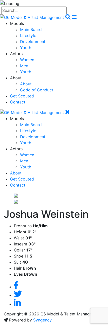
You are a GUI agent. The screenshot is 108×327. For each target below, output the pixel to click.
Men (24, 65)
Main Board (31, 29)
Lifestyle (28, 35)
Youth (25, 47)
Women (27, 59)
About (26, 83)
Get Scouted (22, 95)
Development (32, 41)
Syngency (42, 319)
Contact (17, 101)
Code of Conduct (36, 89)
